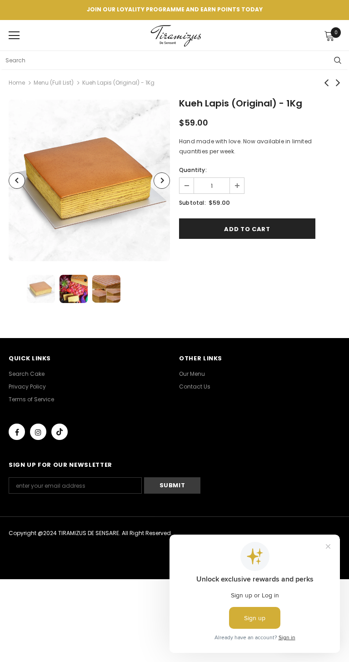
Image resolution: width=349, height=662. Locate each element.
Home (17, 82)
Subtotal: (192, 203)
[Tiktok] (59, 432)
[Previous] (17, 180)
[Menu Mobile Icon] (14, 35)
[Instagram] (38, 432)
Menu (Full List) (54, 82)
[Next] (162, 180)
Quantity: (193, 170)
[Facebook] (17, 432)
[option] (89, 180)
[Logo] (177, 34)
